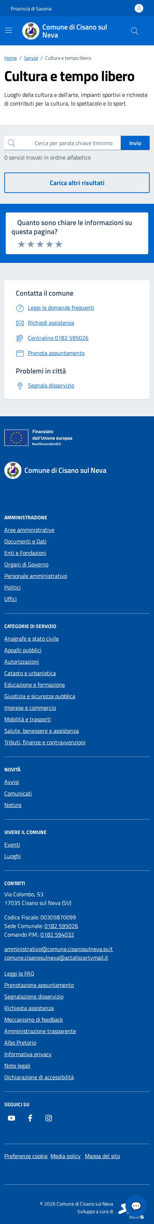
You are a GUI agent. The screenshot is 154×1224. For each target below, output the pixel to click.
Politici (12, 587)
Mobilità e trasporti (27, 719)
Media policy (65, 1156)
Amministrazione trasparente (40, 1031)
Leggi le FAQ (19, 973)
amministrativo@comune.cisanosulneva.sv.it (58, 949)
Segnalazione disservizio (33, 996)
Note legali (17, 1065)
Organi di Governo (26, 564)
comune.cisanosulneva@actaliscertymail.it (56, 957)
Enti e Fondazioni (25, 552)
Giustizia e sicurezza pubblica (39, 696)
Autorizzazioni (21, 661)
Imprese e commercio (30, 707)
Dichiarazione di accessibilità (39, 1077)
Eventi (12, 844)
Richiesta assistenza (29, 1008)
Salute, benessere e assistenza (41, 730)
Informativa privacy (28, 1054)
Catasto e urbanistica (30, 673)
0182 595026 (61, 926)
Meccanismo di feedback (33, 1019)
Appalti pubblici (23, 650)
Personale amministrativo (35, 575)
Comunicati (18, 793)
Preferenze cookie (26, 1156)
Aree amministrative (29, 529)
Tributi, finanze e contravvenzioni (45, 742)
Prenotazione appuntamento (39, 985)
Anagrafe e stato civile (31, 638)
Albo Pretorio (20, 1042)
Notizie (12, 805)
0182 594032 (57, 934)
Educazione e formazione (34, 684)
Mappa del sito (102, 1156)
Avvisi (11, 781)
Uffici (10, 599)
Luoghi (12, 856)
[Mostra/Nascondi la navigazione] (8, 30)
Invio (135, 143)
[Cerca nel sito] (134, 31)
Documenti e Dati (25, 541)
